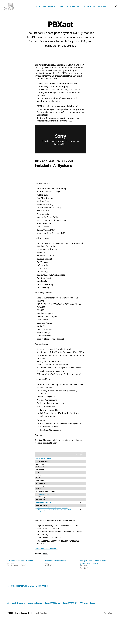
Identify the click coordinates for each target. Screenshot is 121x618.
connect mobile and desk (42, 494)
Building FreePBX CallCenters (20, 561)
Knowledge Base (73, 6)
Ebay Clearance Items (100, 6)
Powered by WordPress (39, 613)
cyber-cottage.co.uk (21, 613)
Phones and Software (55, 6)
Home (38, 6)
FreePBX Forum (52, 603)
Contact (86, 6)
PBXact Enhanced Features (43, 458)
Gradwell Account (16, 603)
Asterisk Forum (34, 603)
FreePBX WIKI (70, 603)
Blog (44, 6)
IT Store (84, 603)
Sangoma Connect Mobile (55, 561)
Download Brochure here (46, 549)
